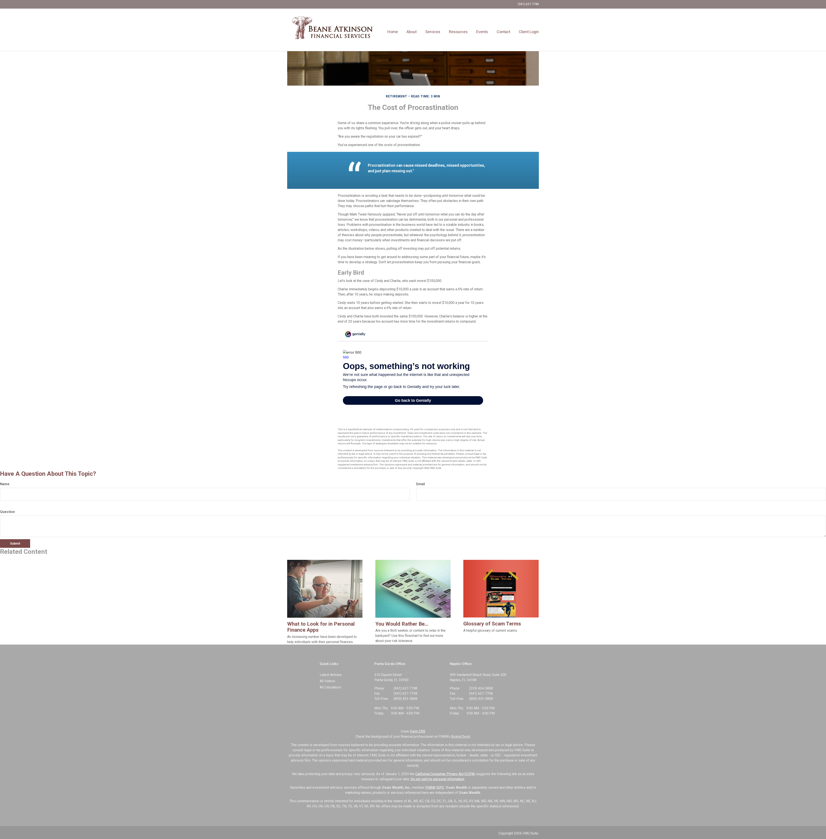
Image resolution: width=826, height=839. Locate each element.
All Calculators (330, 687)
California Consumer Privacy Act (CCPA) (445, 774)
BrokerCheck (460, 736)
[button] (412, 32)
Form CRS (417, 731)
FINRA (430, 787)
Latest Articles (331, 675)
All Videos (327, 681)
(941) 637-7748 (528, 4)
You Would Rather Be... (401, 624)
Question (7, 512)
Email (420, 484)
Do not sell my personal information (437, 779)
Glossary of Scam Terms (492, 624)
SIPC (440, 787)
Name (4, 484)
